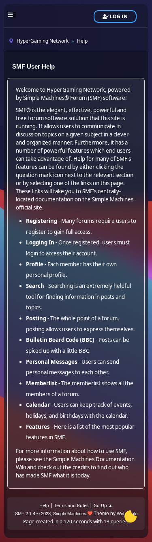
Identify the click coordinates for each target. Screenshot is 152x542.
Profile (34, 264)
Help (44, 505)
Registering (41, 221)
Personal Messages (51, 361)
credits (81, 467)
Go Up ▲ (103, 505)
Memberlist (41, 383)
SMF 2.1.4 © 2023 (33, 513)
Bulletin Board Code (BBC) (60, 339)
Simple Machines (69, 513)
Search (35, 285)
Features (38, 426)
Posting (36, 318)
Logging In (40, 242)
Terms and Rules (71, 505)
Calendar (38, 404)
